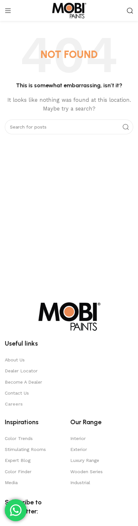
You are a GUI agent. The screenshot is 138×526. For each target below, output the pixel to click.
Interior (78, 438)
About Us (15, 359)
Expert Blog (17, 460)
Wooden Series (86, 471)
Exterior (78, 449)
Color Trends (19, 438)
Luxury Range (84, 460)
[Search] (130, 10)
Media (11, 482)
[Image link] (69, 316)
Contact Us (17, 393)
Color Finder (18, 471)
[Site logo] (68, 10)
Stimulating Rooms (25, 449)
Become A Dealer (23, 382)
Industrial (80, 482)
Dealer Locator (21, 370)
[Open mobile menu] (8, 10)
